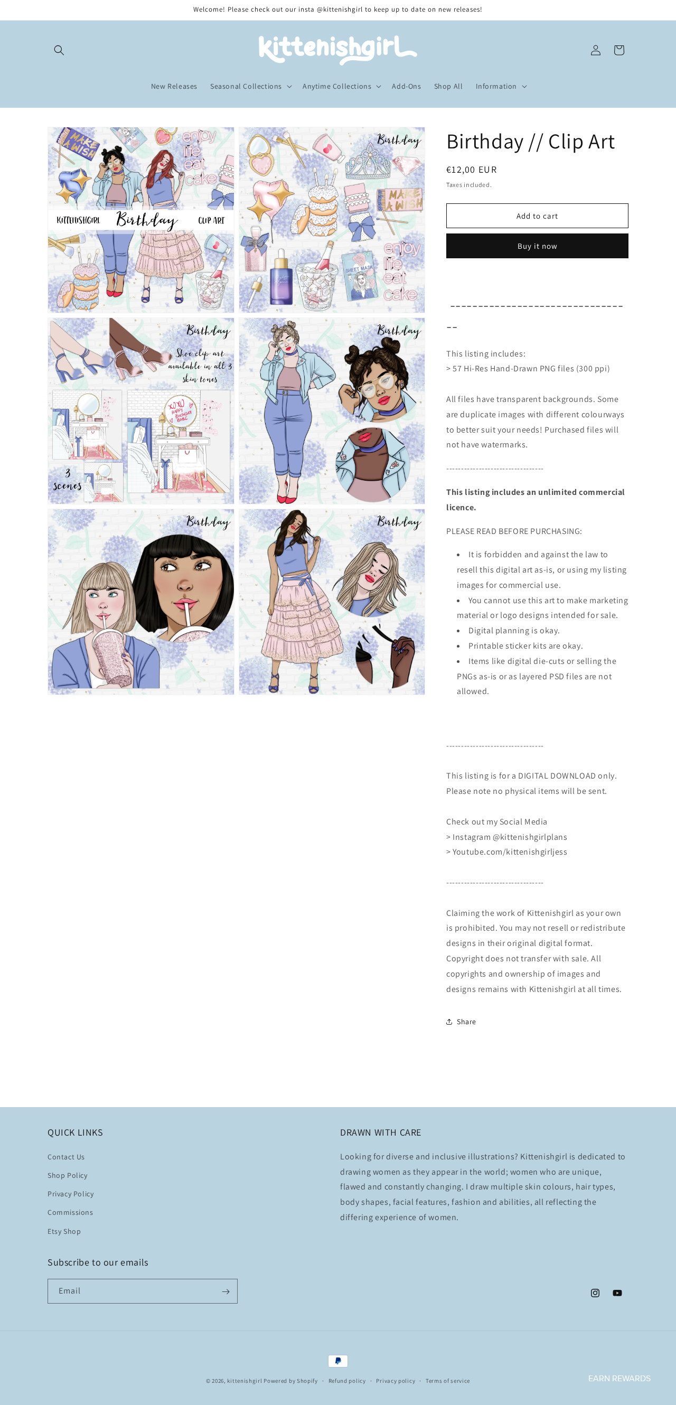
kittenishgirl (244, 1380)
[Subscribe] (225, 1291)
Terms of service (448, 1380)
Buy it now (538, 246)
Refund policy (347, 1380)
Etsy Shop (64, 1230)
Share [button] (466, 1021)
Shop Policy (68, 1174)
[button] (59, 50)
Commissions (70, 1212)
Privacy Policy (70, 1193)
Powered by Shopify (291, 1380)
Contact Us (66, 1156)
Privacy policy (395, 1380)
